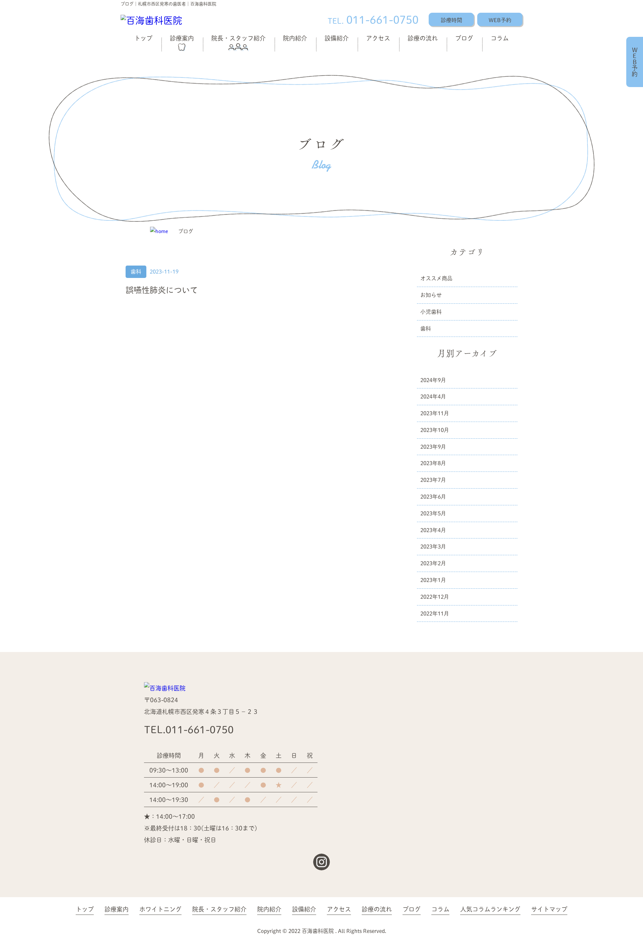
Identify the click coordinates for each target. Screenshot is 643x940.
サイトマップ (549, 909)
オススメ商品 (436, 278)
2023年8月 (433, 463)
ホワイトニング (160, 909)
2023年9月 (433, 446)
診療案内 (182, 38)
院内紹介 (295, 38)
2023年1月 (433, 580)
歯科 (136, 271)
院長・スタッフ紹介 (238, 38)
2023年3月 (433, 546)
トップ (143, 38)
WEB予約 (500, 20)
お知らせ (431, 295)
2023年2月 (433, 563)
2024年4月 (433, 396)
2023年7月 (433, 480)
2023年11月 (434, 413)
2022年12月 (434, 596)
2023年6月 (433, 496)
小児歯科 (431, 311)
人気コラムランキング (490, 909)
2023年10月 (434, 430)
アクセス (378, 38)
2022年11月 (434, 613)
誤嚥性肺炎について (162, 289)
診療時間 (451, 20)
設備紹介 (337, 38)
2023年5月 (433, 513)
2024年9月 (433, 380)
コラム (500, 38)
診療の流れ (423, 38)
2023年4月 (433, 530)
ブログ (464, 38)
